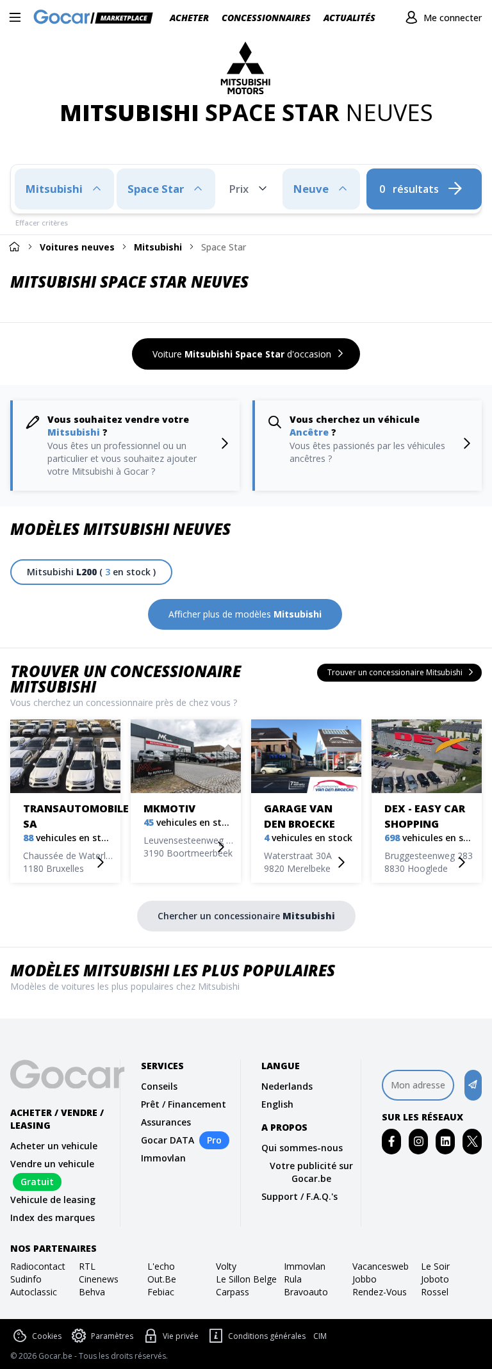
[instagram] (418, 1141)
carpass (232, 1292)
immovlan (304, 1266)
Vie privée (181, 1336)
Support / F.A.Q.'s (299, 1196)
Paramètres (112, 1336)
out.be (161, 1279)
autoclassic (33, 1292)
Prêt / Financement (183, 1104)
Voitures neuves (77, 247)
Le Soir (435, 1266)
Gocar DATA (167, 1140)
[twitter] (472, 1141)
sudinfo (26, 1279)
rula (293, 1279)
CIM (320, 1336)
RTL (87, 1266)
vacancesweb (380, 1266)
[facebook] (391, 1141)
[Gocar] (97, 18)
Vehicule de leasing (52, 1199)
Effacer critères (41, 222)
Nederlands (287, 1086)
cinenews (99, 1279)
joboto (435, 1279)
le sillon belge (246, 1279)
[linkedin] (445, 1141)
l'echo (161, 1266)
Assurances (166, 1122)
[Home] (14, 246)
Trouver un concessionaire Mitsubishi (125, 678)
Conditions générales (267, 1336)
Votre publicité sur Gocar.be (311, 1172)
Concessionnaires (266, 18)
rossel (434, 1292)
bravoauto (306, 1292)
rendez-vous (379, 1292)
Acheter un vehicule (53, 1146)
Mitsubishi (158, 247)
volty (226, 1266)
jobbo (364, 1279)
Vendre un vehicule (52, 1164)
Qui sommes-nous (302, 1148)
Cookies (47, 1336)
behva (92, 1292)
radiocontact (37, 1266)
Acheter (189, 18)
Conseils (159, 1086)
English (277, 1104)
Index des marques (52, 1217)
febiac (160, 1292)
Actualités (349, 18)
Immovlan (163, 1158)
